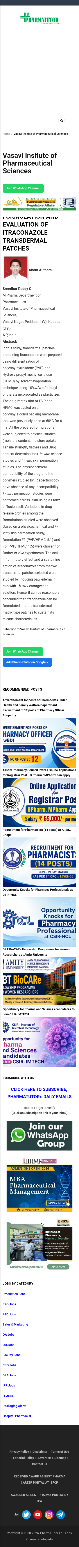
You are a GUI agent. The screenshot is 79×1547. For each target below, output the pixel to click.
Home (6, 133)
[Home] (39, 18)
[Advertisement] (39, 70)
